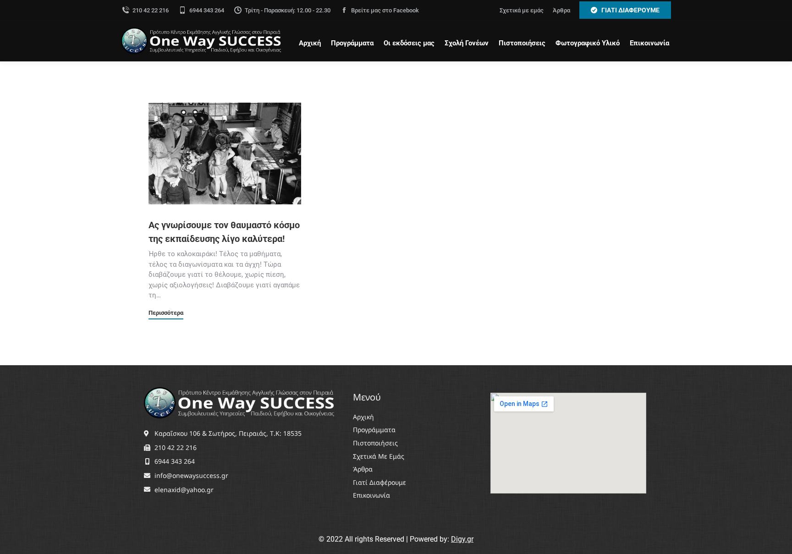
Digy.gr (462, 539)
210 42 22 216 (150, 10)
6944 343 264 (206, 10)
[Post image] (224, 153)
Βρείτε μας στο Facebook (385, 10)
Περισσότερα (165, 313)
